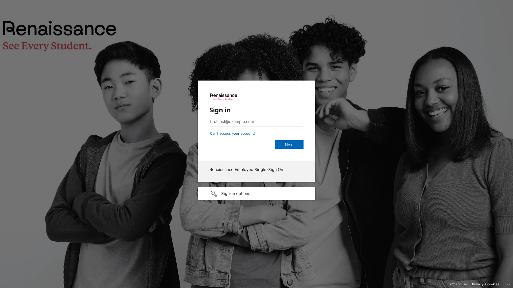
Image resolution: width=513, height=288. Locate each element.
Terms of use (457, 284)
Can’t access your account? (233, 133)
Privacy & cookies (485, 284)
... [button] (507, 283)
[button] (256, 193)
